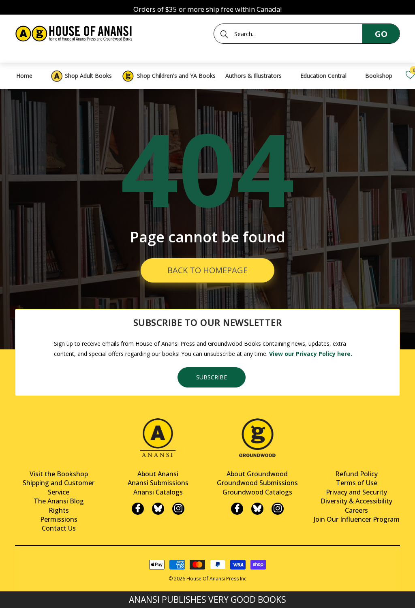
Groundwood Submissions (257, 482)
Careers (356, 510)
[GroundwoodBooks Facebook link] (237, 509)
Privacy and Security (356, 492)
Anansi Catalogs (158, 492)
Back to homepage (207, 270)
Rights (59, 510)
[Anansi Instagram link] (178, 509)
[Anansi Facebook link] (137, 509)
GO (381, 33)
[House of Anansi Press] (75, 32)
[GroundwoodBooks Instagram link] (277, 509)
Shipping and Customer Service (58, 487)
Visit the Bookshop (59, 473)
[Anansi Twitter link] (158, 509)
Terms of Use (356, 482)
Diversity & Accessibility (356, 501)
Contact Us (59, 528)
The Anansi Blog (59, 501)
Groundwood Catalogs (257, 492)
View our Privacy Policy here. (310, 354)
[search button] (224, 34)
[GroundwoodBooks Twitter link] (257, 509)
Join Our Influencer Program (357, 519)
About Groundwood (257, 473)
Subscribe (211, 377)
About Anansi (157, 473)
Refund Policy (356, 473)
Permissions (58, 519)
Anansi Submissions (158, 482)
